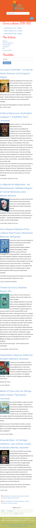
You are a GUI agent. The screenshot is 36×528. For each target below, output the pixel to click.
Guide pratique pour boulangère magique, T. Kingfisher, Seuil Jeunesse (16, 117)
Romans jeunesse (8, 43)
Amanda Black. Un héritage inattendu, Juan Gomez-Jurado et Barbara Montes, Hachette (15, 444)
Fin (21, 513)
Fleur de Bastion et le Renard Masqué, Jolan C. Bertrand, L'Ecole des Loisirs (15, 502)
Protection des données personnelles (12, 524)
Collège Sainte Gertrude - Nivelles (13, 33)
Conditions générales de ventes (18, 526)
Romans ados (7, 44)
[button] (35, 28)
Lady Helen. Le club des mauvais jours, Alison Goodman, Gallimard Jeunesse (15, 497)
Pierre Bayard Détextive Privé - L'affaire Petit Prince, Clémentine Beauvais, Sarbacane (16, 233)
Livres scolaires (7, 50)
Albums (5, 41)
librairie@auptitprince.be (18, 520)
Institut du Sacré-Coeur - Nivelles (13, 28)
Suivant (16, 513)
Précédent (10, 511)
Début (3, 511)
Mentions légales (29, 524)
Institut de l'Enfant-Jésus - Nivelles (13, 31)
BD (3, 48)
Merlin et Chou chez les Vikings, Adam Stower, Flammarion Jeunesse (16, 395)
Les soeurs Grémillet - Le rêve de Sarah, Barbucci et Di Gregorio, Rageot (16, 73)
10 (11, 513)
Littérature (6, 46)
